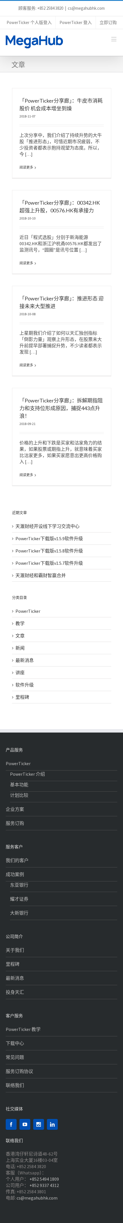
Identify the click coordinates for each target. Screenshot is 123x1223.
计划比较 (19, 795)
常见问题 (15, 1057)
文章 (20, 636)
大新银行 (19, 913)
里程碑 (22, 697)
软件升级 (24, 685)
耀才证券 (19, 899)
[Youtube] (24, 1124)
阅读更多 (26, 167)
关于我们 (15, 950)
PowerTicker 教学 (23, 1029)
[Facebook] (11, 1124)
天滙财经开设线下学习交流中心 (47, 526)
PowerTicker (27, 611)
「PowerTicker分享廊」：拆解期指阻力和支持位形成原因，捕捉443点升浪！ (61, 408)
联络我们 (15, 1085)
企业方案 (15, 809)
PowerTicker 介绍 (27, 774)
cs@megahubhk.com (86, 8)
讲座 (20, 672)
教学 (20, 623)
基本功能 (19, 784)
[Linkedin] (52, 1124)
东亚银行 (19, 885)
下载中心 (15, 1043)
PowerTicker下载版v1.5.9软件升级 (49, 538)
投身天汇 (15, 992)
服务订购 (15, 823)
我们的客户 (17, 860)
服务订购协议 (19, 1071)
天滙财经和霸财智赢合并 (40, 575)
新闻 (20, 648)
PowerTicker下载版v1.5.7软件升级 (49, 563)
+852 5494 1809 (44, 1179)
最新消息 (24, 660)
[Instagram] (38, 1124)
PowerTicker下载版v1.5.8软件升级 (49, 551)
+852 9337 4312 (44, 1185)
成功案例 (15, 874)
